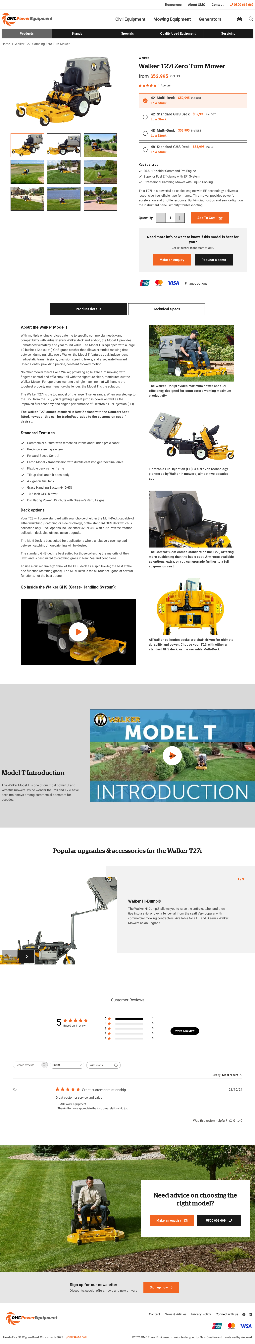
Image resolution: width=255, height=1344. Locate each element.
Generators (210, 19)
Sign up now (159, 1287)
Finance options (196, 283)
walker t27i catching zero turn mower (42, 44)
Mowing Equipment (172, 19)
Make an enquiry (172, 260)
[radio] (193, 100)
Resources (173, 5)
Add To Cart (206, 218)
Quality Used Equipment (178, 33)
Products (27, 33)
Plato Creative (208, 1337)
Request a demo (214, 260)
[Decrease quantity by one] (161, 218)
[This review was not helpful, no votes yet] (238, 1121)
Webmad (246, 1337)
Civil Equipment (130, 19)
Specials (127, 33)
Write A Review (184, 1031)
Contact (218, 5)
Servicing (228, 33)
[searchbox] (26, 1065)
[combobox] (67, 1065)
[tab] (88, 309)
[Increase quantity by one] (180, 218)
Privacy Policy (201, 1314)
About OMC (196, 5)
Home (6, 44)
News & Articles (175, 1314)
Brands (77, 33)
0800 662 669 (243, 5)
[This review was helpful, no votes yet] (231, 1121)
